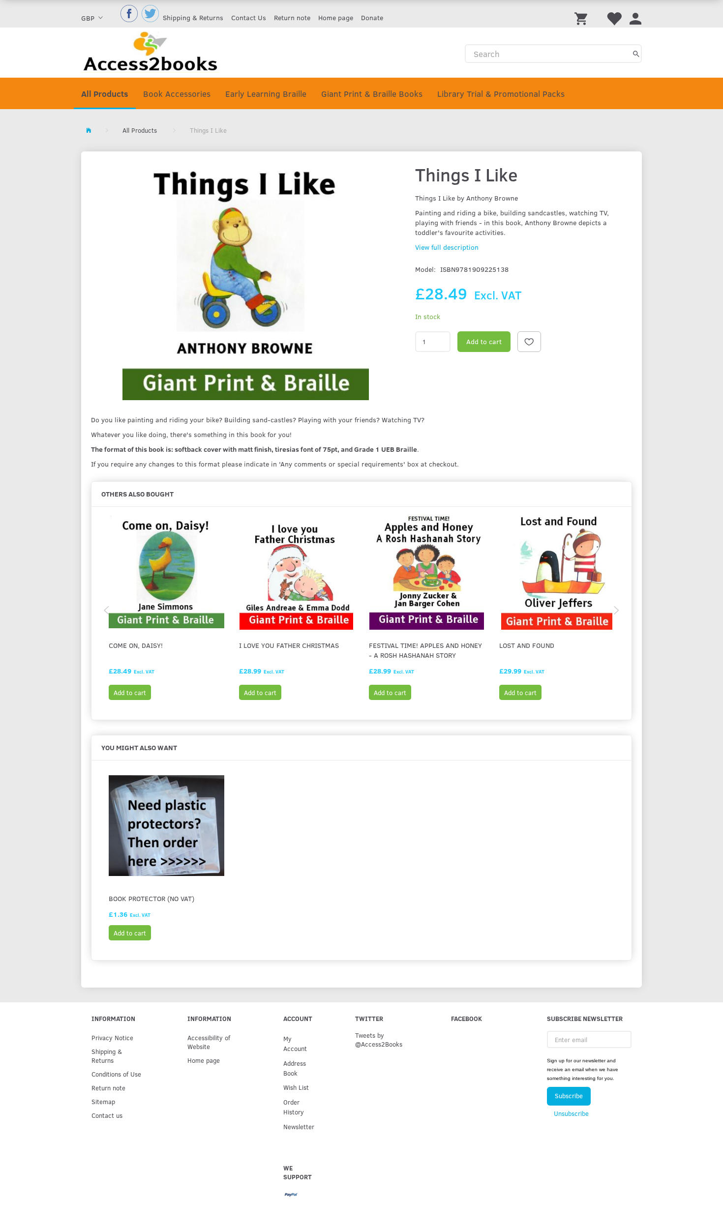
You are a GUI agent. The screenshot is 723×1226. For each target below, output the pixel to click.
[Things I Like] (245, 280)
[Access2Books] (150, 51)
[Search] (636, 53)
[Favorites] (614, 14)
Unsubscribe (571, 1113)
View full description (447, 247)
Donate (372, 17)
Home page (335, 17)
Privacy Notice (112, 1037)
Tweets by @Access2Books (378, 1039)
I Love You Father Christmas (289, 645)
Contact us (106, 1115)
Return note (292, 17)
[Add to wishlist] (529, 341)
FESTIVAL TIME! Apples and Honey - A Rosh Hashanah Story (425, 650)
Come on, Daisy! (136, 645)
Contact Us (248, 17)
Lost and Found (526, 645)
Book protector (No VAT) (151, 898)
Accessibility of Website (208, 1042)
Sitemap (103, 1101)
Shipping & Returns (193, 17)
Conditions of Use (116, 1074)
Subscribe (569, 1095)
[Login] (635, 14)
